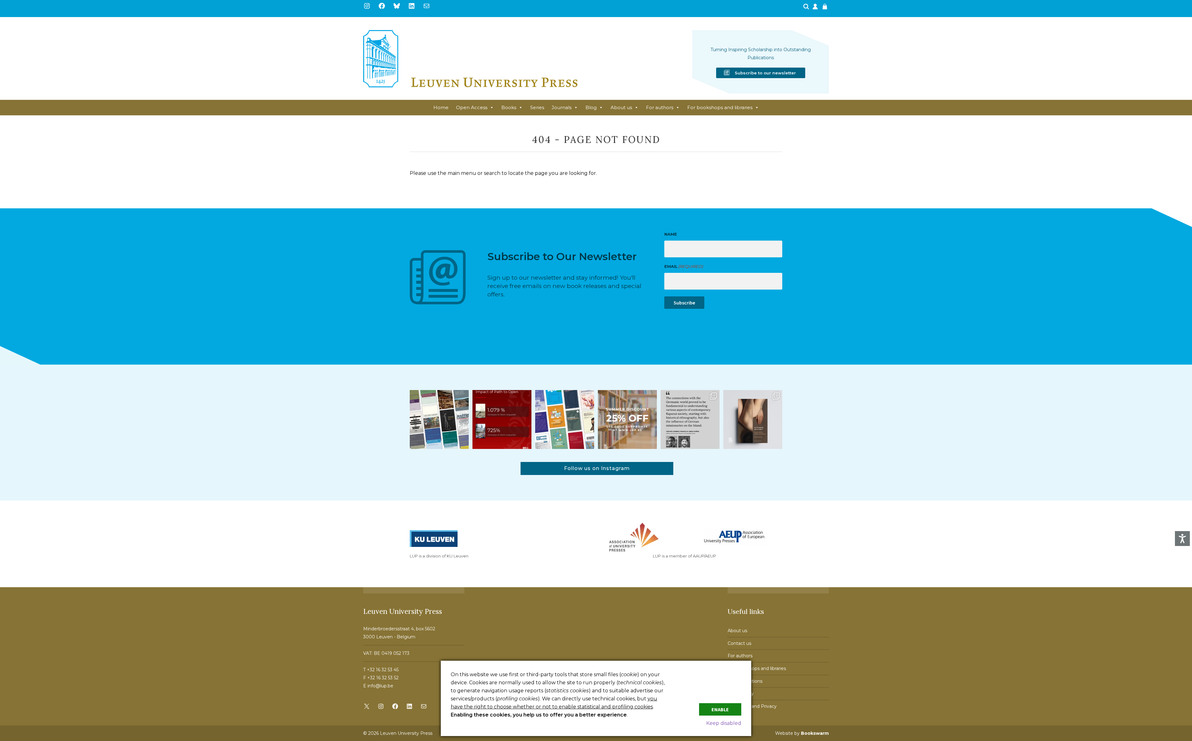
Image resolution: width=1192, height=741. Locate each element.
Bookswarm (815, 733)
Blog (591, 107)
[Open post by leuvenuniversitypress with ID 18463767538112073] (501, 419)
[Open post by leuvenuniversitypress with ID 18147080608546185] (564, 419)
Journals (561, 107)
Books (508, 107)
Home (441, 107)
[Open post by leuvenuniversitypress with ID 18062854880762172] (439, 419)
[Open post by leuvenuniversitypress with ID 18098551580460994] (627, 419)
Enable (720, 709)
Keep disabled (723, 723)
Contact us (739, 643)
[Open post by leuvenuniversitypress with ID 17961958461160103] (690, 419)
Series (537, 107)
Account (816, 8)
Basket (826, 8)
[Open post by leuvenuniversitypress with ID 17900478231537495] (752, 419)
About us (621, 107)
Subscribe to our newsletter (765, 72)
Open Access (471, 107)
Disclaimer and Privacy (752, 706)
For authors (659, 107)
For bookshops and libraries (719, 107)
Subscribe (684, 303)
